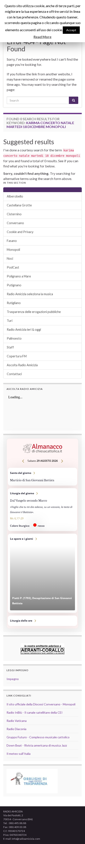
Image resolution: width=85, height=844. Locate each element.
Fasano (12, 241)
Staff (10, 347)
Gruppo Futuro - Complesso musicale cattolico (38, 737)
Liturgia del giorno (42, 509)
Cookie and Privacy (20, 232)
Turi (9, 320)
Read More (42, 37)
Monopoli (13, 249)
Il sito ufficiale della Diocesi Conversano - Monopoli (41, 704)
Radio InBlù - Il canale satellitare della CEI (35, 712)
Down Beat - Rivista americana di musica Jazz (37, 745)
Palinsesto (14, 338)
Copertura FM (17, 356)
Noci (10, 258)
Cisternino (14, 214)
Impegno (13, 679)
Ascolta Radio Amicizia (22, 365)
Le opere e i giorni (42, 573)
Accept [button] (71, 30)
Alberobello (15, 196)
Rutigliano (14, 303)
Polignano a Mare (19, 276)
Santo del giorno (42, 477)
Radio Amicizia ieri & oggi (24, 329)
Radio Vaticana (17, 721)
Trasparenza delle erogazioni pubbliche (34, 312)
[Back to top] (75, 834)
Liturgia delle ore (42, 621)
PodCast (13, 267)
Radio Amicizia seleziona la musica (30, 294)
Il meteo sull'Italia (19, 753)
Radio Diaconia (16, 729)
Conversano (15, 223)
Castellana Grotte (19, 205)
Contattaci (14, 374)
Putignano (14, 285)
